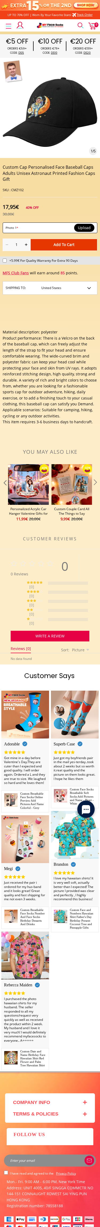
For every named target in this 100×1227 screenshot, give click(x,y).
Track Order (85, 15)
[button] (4, 493)
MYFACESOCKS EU (47, 1220)
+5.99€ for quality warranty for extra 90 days (43, 260)
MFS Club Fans (16, 272)
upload (84, 227)
